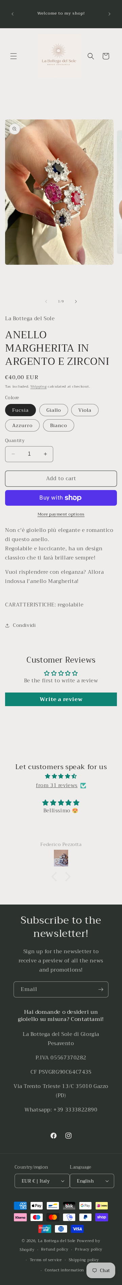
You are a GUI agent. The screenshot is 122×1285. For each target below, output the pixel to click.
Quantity (14, 440)
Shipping (38, 386)
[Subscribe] (100, 989)
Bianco (58, 425)
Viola (85, 410)
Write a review (61, 699)
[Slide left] (46, 301)
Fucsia (20, 410)
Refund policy (54, 1249)
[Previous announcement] (12, 13)
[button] (13, 56)
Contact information (64, 1270)
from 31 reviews (57, 785)
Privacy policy (88, 1249)
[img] (61, 776)
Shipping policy (84, 1260)
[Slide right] (75, 301)
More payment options (61, 514)
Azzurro (22, 425)
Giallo (53, 410)
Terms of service (46, 1260)
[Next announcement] (109, 13)
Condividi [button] (24, 625)
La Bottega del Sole (57, 1241)
